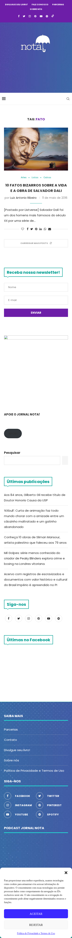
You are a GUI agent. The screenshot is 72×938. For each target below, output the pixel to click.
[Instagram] (30, 16)
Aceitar (36, 913)
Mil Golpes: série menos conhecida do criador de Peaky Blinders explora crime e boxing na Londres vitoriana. (34, 558)
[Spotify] (47, 16)
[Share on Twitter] (31, 229)
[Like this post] (22, 229)
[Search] (68, 99)
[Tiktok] (52, 16)
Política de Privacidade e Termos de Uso (34, 770)
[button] (66, 873)
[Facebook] (18, 16)
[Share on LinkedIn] (40, 229)
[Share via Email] (49, 229)
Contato (10, 740)
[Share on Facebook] (27, 229)
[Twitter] (24, 16)
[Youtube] (41, 16)
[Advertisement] (37, 71)
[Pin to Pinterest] (36, 229)
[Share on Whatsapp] (45, 229)
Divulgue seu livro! (16, 4)
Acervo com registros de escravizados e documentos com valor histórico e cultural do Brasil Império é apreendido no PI (35, 579)
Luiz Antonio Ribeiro (23, 198)
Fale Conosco (40, 4)
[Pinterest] (35, 16)
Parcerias (58, 4)
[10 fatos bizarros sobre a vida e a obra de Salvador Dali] (36, 149)
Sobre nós (36, 9)
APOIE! (12, 433)
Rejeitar (36, 925)
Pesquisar (12, 453)
